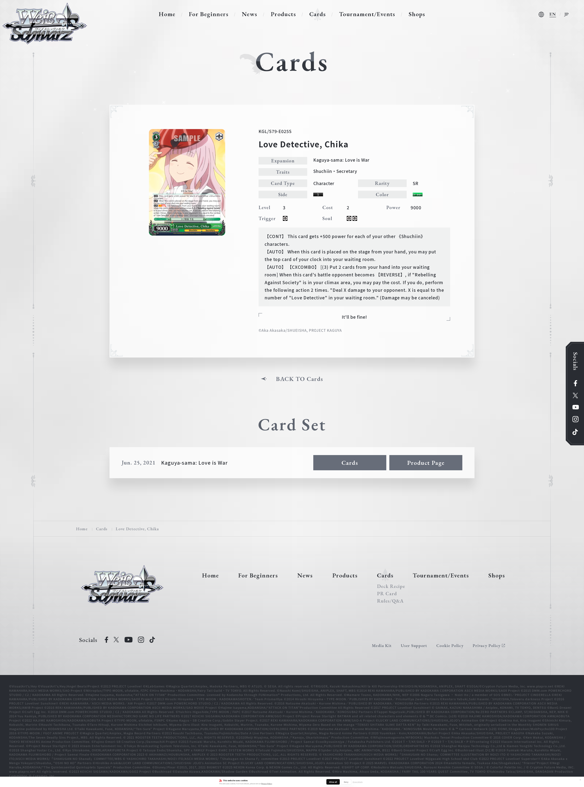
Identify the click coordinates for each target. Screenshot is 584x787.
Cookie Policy (450, 645)
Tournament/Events (367, 14)
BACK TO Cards (299, 379)
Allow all (333, 782)
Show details (358, 782)
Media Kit (382, 645)
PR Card (387, 593)
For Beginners (208, 14)
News (249, 14)
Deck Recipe (391, 586)
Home (167, 14)
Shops (417, 14)
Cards (317, 14)
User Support (414, 645)
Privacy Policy (266, 783)
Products (283, 14)
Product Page (426, 463)
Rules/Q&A (390, 600)
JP (567, 14)
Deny (346, 782)
